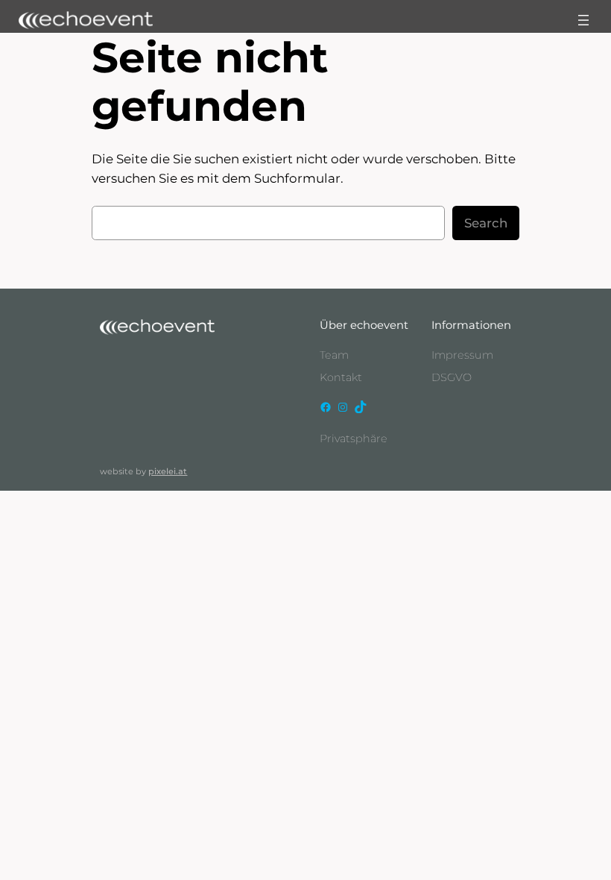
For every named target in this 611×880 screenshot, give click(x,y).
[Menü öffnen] (583, 20)
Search (485, 223)
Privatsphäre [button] (353, 438)
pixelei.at (167, 471)
